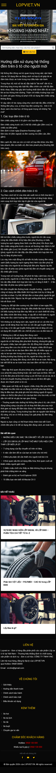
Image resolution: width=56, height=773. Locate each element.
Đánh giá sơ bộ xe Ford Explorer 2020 (20, 475)
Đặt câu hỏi (30, 52)
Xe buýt (6, 726)
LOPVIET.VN (28, 4)
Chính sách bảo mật (12, 697)
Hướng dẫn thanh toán (13, 689)
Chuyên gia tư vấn (11, 730)
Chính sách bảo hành (12, 693)
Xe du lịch (7, 718)
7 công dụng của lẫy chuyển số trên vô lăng (22, 448)
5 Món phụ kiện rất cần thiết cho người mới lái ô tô (25, 457)
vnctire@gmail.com (15, 668)
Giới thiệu (7, 685)
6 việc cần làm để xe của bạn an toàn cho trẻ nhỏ (25, 453)
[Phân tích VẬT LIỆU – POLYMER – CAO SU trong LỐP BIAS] (28, 560)
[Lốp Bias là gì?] (28, 608)
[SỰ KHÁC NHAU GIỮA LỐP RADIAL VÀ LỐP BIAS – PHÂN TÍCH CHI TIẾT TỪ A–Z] (28, 510)
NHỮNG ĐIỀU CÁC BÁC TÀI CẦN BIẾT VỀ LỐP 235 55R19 (28, 437)
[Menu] (3, 5)
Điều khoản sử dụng (12, 701)
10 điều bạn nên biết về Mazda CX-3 (19, 479)
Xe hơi (6, 714)
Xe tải (5, 722)
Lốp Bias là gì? (10, 628)
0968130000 (17, 664)
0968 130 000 (32, 743)
